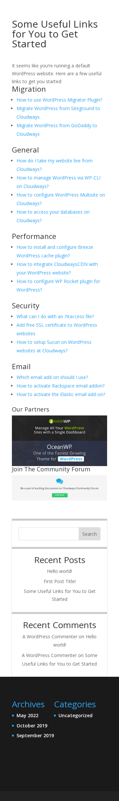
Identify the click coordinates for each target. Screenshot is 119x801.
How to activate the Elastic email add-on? (61, 394)
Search (89, 534)
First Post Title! (60, 581)
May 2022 (27, 715)
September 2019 (35, 735)
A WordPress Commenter (49, 636)
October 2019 (32, 725)
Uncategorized (76, 715)
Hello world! (59, 571)
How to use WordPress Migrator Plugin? (59, 100)
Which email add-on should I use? (52, 377)
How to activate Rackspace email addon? (60, 386)
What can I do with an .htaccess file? (55, 316)
